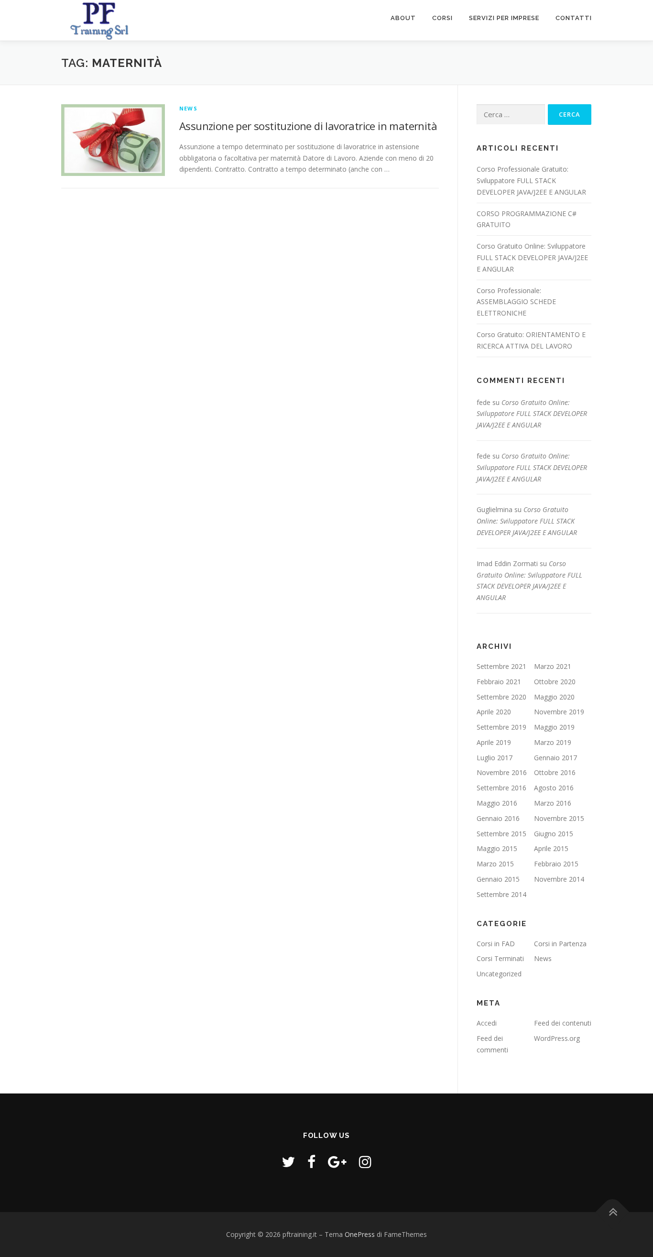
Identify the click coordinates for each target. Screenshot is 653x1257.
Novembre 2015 (559, 818)
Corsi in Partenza (560, 943)
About (403, 18)
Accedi (487, 1022)
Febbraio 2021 (499, 681)
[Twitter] (288, 1161)
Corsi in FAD (496, 943)
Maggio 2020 (554, 696)
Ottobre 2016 (555, 772)
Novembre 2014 (559, 879)
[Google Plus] (337, 1161)
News (188, 108)
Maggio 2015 (497, 848)
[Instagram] (365, 1161)
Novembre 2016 (502, 772)
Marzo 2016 (552, 803)
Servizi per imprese (504, 18)
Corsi (442, 18)
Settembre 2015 (501, 833)
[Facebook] (311, 1161)
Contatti (573, 18)
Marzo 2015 (495, 863)
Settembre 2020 (501, 696)
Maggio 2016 (497, 803)
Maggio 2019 (554, 727)
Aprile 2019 (494, 742)
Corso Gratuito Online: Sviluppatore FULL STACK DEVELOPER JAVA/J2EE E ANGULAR (532, 257)
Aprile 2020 (494, 711)
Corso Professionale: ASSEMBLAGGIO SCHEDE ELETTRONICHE (516, 302)
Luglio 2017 (494, 757)
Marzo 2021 (552, 666)
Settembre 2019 (501, 727)
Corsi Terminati (500, 958)
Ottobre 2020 (555, 681)
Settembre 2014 (501, 894)
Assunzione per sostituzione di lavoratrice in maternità (308, 126)
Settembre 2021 (501, 666)
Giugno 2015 (553, 833)
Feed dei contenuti (562, 1022)
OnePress (360, 1234)
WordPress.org (557, 1038)
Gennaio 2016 (498, 818)
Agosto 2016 (554, 787)
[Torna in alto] (613, 1212)
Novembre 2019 (559, 711)
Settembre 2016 (501, 787)
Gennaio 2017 (555, 757)
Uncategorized (499, 973)
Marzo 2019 (552, 742)
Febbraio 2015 (556, 863)
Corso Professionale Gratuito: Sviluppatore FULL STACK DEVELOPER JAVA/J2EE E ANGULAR (531, 180)
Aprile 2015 (551, 848)
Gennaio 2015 (498, 879)
